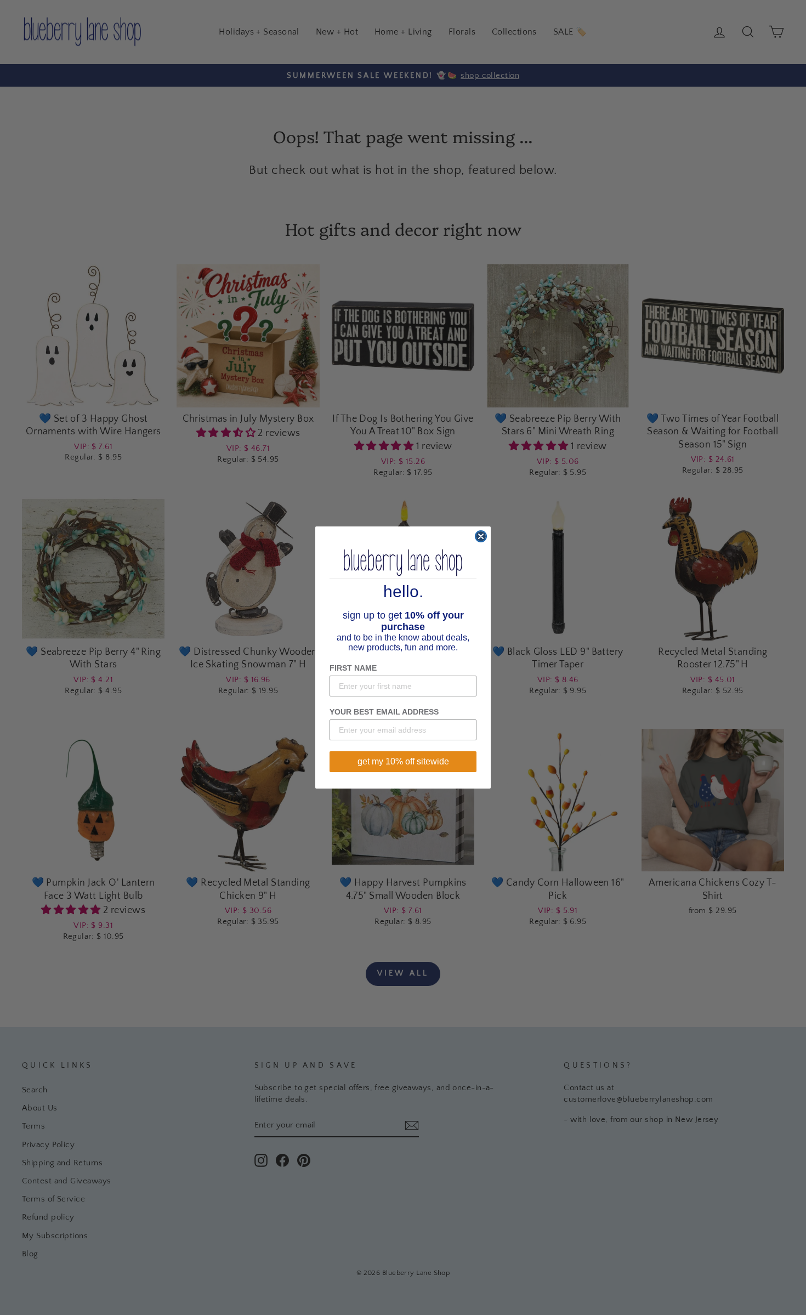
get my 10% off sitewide (403, 761)
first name (353, 668)
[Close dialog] (480, 536)
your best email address (384, 711)
